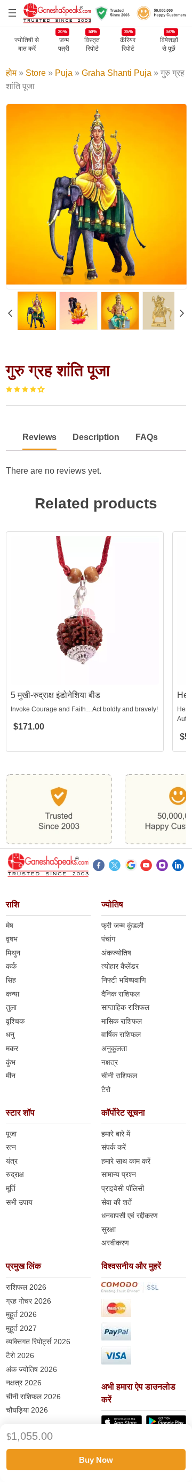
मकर (12, 1048)
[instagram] (162, 866)
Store (36, 72)
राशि (12, 904)
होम (11, 72)
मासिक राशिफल (121, 1021)
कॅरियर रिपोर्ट (127, 44)
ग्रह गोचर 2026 (28, 1301)
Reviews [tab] (39, 437)
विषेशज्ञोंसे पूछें (169, 44)
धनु (10, 1034)
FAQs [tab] (146, 437)
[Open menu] (12, 12)
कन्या (12, 994)
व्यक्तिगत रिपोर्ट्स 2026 (38, 1341)
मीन (10, 1075)
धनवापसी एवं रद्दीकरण (129, 1215)
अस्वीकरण (115, 1242)
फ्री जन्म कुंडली (122, 925)
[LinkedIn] (178, 866)
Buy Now (96, 1459)
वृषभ (12, 939)
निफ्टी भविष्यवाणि (123, 980)
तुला (11, 1007)
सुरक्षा (108, 1229)
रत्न (11, 1147)
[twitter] (115, 866)
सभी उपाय (19, 1202)
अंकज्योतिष (116, 952)
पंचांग (108, 939)
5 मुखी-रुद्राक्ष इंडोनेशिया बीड (55, 695)
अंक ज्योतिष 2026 (31, 1369)
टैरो (105, 1089)
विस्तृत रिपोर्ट (92, 44)
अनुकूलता (114, 1048)
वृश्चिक (15, 1021)
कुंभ (10, 1062)
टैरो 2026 (20, 1355)
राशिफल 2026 (26, 1287)
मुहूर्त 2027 (21, 1328)
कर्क (11, 966)
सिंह (11, 980)
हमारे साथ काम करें (125, 1161)
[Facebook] (99, 866)
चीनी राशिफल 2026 (33, 1396)
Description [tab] (96, 437)
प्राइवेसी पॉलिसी (122, 1188)
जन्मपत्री (63, 44)
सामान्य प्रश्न (118, 1174)
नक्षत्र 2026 (24, 1382)
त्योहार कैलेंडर (120, 966)
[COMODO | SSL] (143, 1289)
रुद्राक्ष (15, 1174)
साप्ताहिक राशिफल (125, 1007)
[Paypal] (143, 1333)
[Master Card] (143, 1310)
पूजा (11, 1134)
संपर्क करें (113, 1147)
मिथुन (13, 952)
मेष (9, 925)
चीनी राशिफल (119, 1075)
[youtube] (146, 866)
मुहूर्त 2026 (21, 1314)
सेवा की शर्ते (116, 1202)
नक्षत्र (109, 1062)
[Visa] (143, 1357)
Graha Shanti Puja (116, 72)
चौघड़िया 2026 (27, 1410)
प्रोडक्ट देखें (84, 675)
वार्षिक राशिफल (121, 1034)
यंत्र (12, 1161)
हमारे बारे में (115, 1134)
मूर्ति (10, 1188)
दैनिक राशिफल (120, 994)
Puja (64, 72)
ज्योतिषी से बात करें (26, 44)
